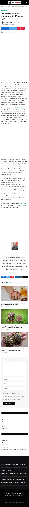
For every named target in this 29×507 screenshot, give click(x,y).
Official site (23, 203)
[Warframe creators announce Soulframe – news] (14, 40)
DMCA (2, 442)
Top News (4, 10)
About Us (3, 438)
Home (2, 417)
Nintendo (3, 423)
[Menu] (2, 2)
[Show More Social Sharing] (26, 28)
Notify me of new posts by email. (12, 399)
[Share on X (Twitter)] (13, 28)
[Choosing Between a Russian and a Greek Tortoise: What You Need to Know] (14, 339)
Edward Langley (9, 22)
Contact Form (4, 428)
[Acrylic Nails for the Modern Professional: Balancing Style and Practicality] (14, 293)
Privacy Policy (4, 447)
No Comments (6, 24)
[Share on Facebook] (5, 28)
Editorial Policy (4, 444)
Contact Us (4, 440)
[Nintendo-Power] (14, 2)
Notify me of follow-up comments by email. (14, 396)
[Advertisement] (14, 66)
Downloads (4, 426)
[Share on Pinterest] (21, 28)
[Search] (27, 2)
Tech (2, 421)
